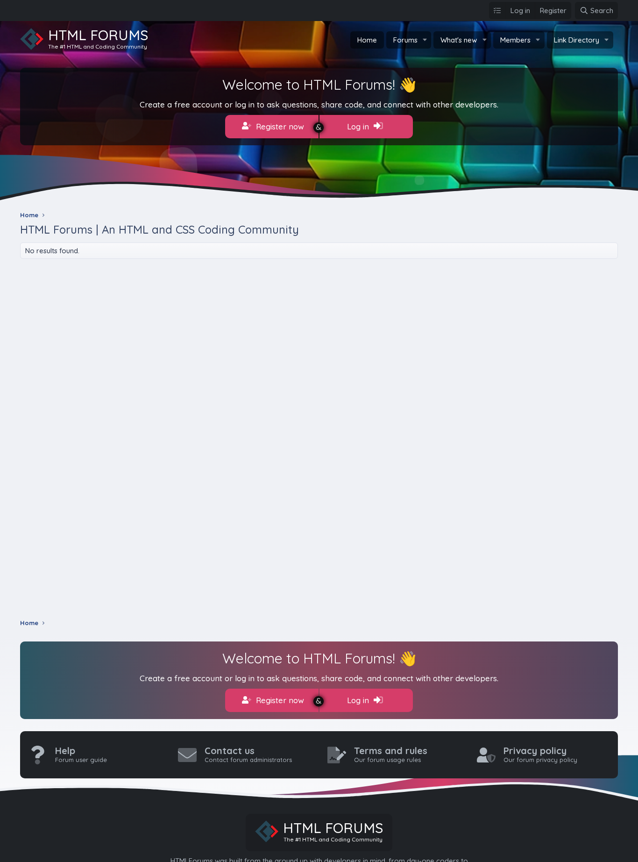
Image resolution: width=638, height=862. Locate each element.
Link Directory (576, 40)
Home (367, 40)
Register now (279, 126)
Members (515, 40)
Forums (405, 40)
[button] (424, 40)
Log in (359, 126)
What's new (458, 40)
